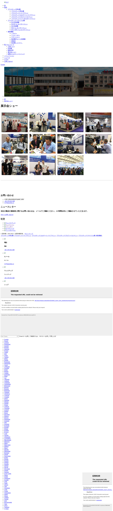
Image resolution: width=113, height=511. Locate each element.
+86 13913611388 (9, 250)
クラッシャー (15, 37)
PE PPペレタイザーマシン (19, 24)
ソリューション (9, 56)
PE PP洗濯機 (15, 22)
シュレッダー (15, 35)
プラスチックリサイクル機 (16, 20)
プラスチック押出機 (14, 9)
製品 (5, 7)
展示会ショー (12, 52)
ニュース (7, 57)
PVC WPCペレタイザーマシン (20, 30)
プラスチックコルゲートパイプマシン (23, 15)
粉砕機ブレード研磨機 (18, 39)
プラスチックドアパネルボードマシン (23, 18)
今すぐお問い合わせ (7, 214)
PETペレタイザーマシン (19, 28)
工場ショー (11, 46)
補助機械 (10, 31)
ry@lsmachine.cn (9, 264)
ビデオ (6, 59)
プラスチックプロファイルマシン (21, 16)
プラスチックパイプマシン (19, 13)
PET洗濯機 (14, 26)
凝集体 (13, 41)
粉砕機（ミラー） (17, 43)
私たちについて (9, 44)
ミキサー (14, 33)
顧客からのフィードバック (16, 54)
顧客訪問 (10, 50)
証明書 (10, 48)
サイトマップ (29, 233)
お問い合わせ (8, 61)
